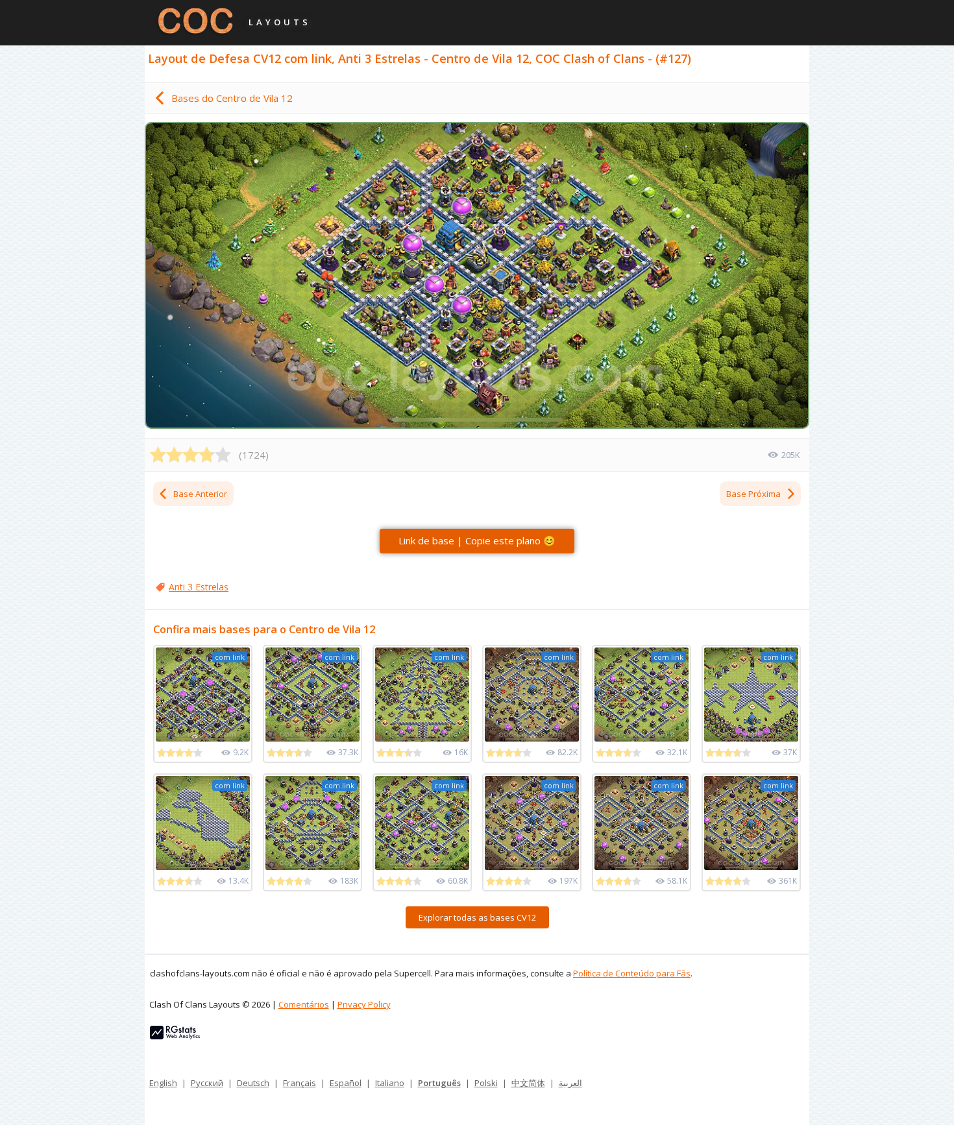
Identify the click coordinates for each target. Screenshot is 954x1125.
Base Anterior (200, 494)
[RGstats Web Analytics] (175, 1036)
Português (439, 1083)
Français (299, 1083)
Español (345, 1083)
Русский (207, 1083)
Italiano (389, 1083)
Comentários (303, 1004)
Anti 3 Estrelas (198, 587)
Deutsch (253, 1083)
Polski (486, 1083)
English (163, 1083)
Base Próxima (753, 494)
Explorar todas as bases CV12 (477, 917)
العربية (570, 1083)
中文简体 (528, 1083)
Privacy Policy (364, 1004)
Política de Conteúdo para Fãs (632, 973)
